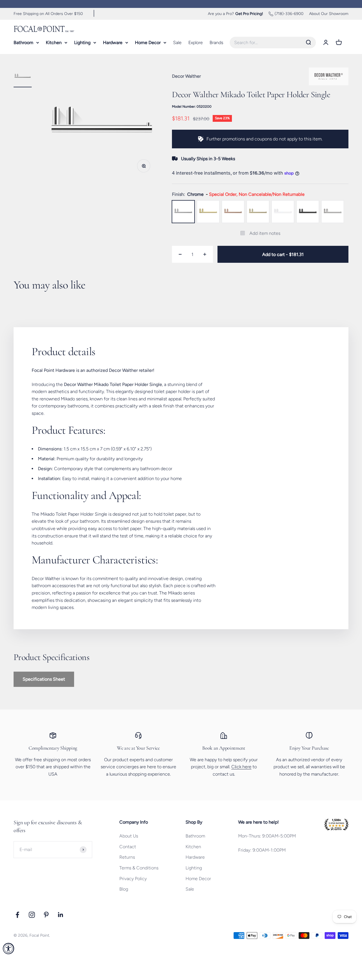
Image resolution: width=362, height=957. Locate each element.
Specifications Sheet (44, 679)
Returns (127, 857)
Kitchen (54, 42)
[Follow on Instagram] (32, 915)
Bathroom (23, 42)
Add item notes (264, 233)
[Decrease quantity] (180, 254)
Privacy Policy (133, 878)
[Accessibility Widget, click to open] (8, 948)
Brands (216, 42)
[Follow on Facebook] (17, 915)
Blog (123, 889)
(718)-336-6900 (289, 13)
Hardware (112, 42)
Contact (127, 846)
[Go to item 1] (23, 77)
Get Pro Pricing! (249, 13)
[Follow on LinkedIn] (60, 915)
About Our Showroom (328, 13)
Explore (195, 42)
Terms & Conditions (138, 868)
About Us (128, 836)
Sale (177, 42)
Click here (241, 766)
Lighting (82, 42)
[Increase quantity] (205, 254)
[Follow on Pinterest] (46, 915)
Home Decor (148, 42)
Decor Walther (186, 76)
